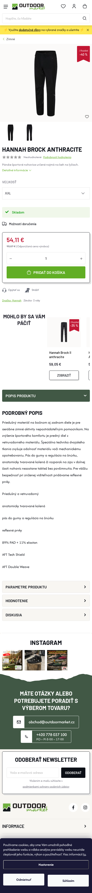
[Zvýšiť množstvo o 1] (81, 258)
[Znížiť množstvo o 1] (11, 258)
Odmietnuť (23, 879)
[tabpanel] (68, 347)
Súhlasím (68, 880)
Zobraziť (64, 375)
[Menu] (6, 6)
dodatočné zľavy (30, 29)
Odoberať (73, 773)
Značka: (11, 300)
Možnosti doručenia (22, 224)
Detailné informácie (15, 170)
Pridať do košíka (49, 272)
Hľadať (84, 18)
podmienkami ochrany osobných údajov (46, 787)
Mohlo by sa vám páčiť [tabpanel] (24, 319)
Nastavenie (46, 864)
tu (84, 854)
